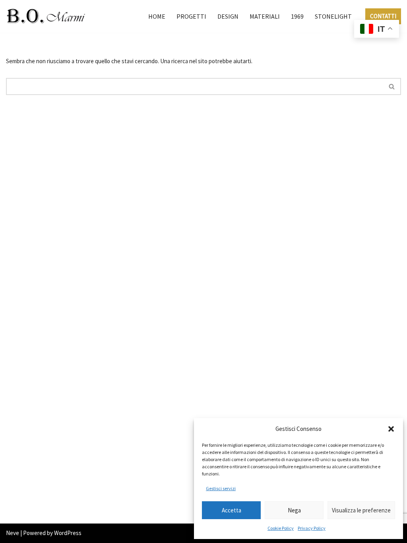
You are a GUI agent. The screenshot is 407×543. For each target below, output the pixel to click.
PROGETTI (191, 16)
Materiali (265, 16)
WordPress (67, 533)
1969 (297, 16)
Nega (294, 510)
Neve (12, 533)
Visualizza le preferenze (361, 510)
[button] (391, 429)
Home (156, 16)
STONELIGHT (333, 16)
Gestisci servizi (221, 488)
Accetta (231, 510)
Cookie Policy (280, 528)
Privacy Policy (312, 528)
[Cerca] (392, 86)
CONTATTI (383, 16)
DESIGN (227, 16)
